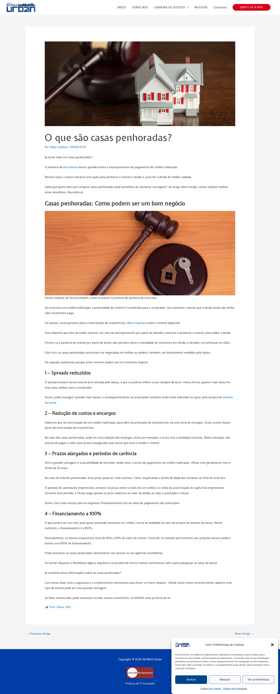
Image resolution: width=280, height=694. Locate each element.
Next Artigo (244, 634)
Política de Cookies (211, 688)
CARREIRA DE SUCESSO (169, 7)
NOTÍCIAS (201, 7)
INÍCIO (122, 7)
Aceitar (191, 680)
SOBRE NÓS (140, 7)
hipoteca (141, 323)
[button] (272, 645)
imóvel (73, 167)
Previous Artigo (38, 634)
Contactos (220, 7)
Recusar (225, 680)
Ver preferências (258, 680)
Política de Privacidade (235, 688)
